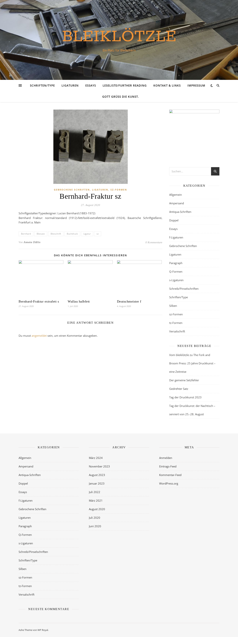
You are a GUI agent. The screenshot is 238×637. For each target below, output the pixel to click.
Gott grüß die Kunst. (120, 96)
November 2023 (99, 466)
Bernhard (26, 233)
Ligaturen (70, 85)
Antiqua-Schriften (180, 212)
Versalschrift (177, 331)
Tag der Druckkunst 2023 (185, 397)
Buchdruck (72, 233)
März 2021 (96, 500)
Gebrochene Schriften (72, 189)
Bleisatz (41, 233)
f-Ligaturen (176, 237)
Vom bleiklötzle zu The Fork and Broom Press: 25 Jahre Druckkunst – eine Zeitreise (192, 363)
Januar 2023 (96, 483)
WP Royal (43, 630)
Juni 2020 (95, 526)
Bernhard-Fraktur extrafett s (39, 301)
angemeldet (39, 335)
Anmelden (165, 458)
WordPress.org (168, 483)
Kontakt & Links (167, 85)
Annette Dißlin (32, 242)
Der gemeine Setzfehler (184, 380)
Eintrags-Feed (167, 466)
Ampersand (176, 203)
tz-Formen (175, 323)
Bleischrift (56, 233)
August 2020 (97, 509)
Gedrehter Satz (178, 389)
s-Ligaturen (176, 280)
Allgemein (175, 194)
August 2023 (97, 475)
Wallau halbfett (79, 301)
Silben (173, 306)
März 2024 (96, 458)
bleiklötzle (119, 36)
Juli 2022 (94, 492)
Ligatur (87, 233)
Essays (90, 85)
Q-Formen (175, 271)
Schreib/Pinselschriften (184, 288)
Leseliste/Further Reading (125, 85)
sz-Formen (118, 189)
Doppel (173, 220)
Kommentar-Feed (170, 475)
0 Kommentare (153, 242)
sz (98, 233)
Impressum (196, 85)
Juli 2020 (94, 517)
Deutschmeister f (129, 301)
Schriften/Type (42, 85)
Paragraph (175, 263)
